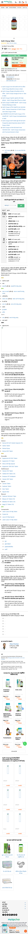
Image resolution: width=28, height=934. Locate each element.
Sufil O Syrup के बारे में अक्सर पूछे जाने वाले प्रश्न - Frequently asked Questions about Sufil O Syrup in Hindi (14, 123)
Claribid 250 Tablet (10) (8, 473)
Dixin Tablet (5, 489)
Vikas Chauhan (14, 644)
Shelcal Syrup (6, 448)
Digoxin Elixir (5, 491)
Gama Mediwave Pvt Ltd (11, 68)
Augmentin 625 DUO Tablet (9, 458)
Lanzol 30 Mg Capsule (8, 517)
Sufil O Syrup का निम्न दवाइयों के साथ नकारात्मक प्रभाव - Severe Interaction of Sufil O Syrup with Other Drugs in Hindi (13, 109)
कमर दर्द (4, 304)
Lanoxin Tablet (6, 483)
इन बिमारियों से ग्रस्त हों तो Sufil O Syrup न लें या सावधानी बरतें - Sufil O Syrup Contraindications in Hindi (14, 116)
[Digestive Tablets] (20, 730)
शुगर (6, 541)
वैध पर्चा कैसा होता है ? (10, 77)
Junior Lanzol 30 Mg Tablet (9, 511)
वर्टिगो (3, 312)
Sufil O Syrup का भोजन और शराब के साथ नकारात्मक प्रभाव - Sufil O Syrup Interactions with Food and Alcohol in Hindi (13, 130)
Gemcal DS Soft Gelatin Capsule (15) (12, 443)
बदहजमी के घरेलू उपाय (16, 286)
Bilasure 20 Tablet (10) (8, 499)
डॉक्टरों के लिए (5, 908)
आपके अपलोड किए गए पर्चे (11, 80)
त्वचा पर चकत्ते (5, 291)
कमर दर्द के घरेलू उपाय (16, 304)
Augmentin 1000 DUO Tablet (10, 466)
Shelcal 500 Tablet (7, 451)
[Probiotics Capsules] (8, 682)
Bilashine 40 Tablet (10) (8, 501)
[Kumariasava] (8, 730)
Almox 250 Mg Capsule (8, 464)
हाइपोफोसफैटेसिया (9, 546)
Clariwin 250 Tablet (7, 471)
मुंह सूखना (4, 309)
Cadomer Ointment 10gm (9, 496)
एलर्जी (6, 549)
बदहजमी (4, 286)
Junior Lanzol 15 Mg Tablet (9, 519)
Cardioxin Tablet (6, 486)
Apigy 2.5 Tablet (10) (8, 504)
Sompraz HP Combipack (9, 476)
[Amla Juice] (20, 682)
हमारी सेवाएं (4, 906)
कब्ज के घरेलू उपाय (13, 317)
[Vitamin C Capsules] (20, 706)
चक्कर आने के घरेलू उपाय (18, 299)
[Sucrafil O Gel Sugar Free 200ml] (6, 62)
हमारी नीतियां (4, 904)
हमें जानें (3, 902)
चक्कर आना (5, 299)
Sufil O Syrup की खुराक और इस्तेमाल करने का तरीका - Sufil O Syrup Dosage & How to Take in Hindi (14, 94)
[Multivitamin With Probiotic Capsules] (8, 706)
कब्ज (3, 317)
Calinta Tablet (6, 445)
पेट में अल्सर (7, 150)
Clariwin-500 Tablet (7, 479)
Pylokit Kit (5, 514)
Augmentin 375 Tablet (8, 461)
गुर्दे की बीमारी (7, 544)
